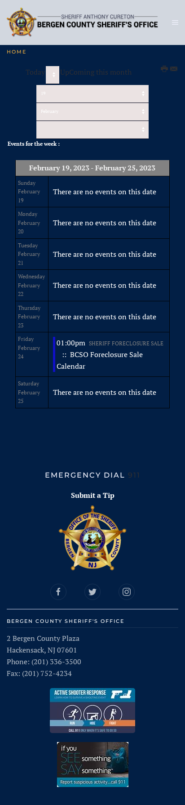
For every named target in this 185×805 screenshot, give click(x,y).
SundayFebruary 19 (29, 191)
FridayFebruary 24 (29, 347)
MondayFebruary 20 (29, 222)
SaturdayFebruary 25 (29, 392)
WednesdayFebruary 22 (31, 285)
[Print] (165, 69)
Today (35, 72)
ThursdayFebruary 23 (29, 316)
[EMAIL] (174, 69)
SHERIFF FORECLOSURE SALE (126, 343)
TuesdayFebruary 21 (29, 254)
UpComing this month (96, 72)
